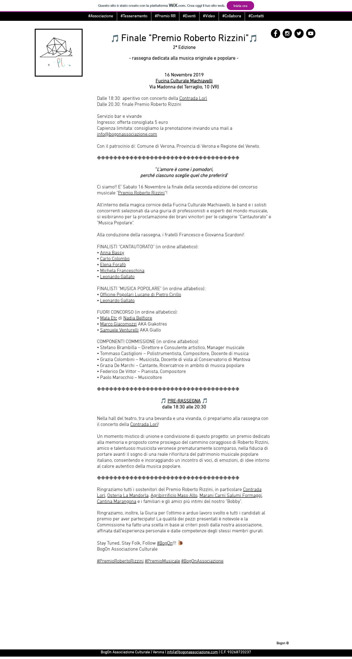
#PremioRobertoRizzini (120, 561)
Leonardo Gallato (117, 277)
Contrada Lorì (193, 98)
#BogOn (165, 543)
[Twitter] (299, 33)
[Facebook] (275, 33)
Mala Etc (108, 318)
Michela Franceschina (122, 271)
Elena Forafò (113, 265)
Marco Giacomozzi (118, 324)
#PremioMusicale (162, 561)
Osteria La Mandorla (127, 496)
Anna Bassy (112, 253)
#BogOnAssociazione (202, 561)
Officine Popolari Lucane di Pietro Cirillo (140, 295)
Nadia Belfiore (137, 318)
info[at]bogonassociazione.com (192, 652)
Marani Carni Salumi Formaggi (230, 496)
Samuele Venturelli (119, 330)
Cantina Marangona (116, 502)
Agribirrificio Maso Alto (174, 496)
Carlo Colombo (115, 259)
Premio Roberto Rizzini (141, 193)
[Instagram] (287, 33)
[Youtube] (310, 33)
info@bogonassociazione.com (127, 134)
